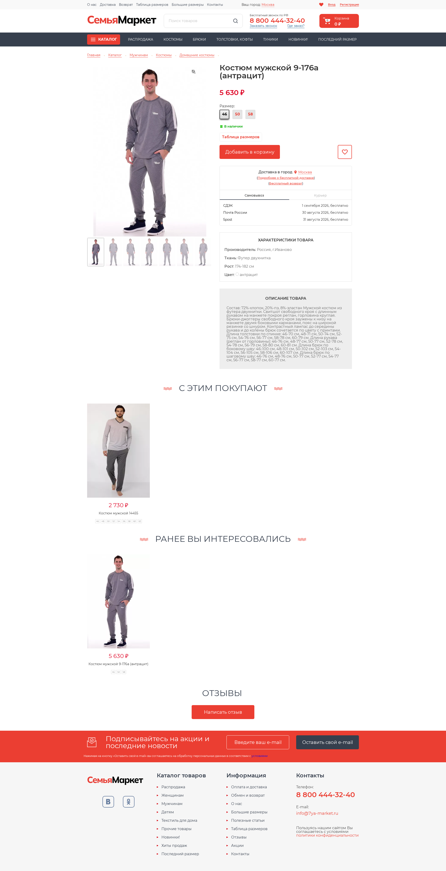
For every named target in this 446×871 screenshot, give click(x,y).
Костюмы (173, 39)
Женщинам (172, 795)
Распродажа (140, 39)
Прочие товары (176, 829)
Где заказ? (296, 26)
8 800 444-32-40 (277, 20)
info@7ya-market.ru (317, 813)
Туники (270, 39)
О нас (92, 5)
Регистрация (349, 4)
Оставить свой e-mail (327, 742)
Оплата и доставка (249, 787)
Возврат (126, 5)
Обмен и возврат (248, 795)
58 (250, 114)
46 (224, 114)
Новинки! (298, 39)
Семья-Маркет (122, 21)
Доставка (108, 5)
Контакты (215, 5)
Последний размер (337, 39)
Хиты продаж (174, 846)
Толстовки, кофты (234, 39)
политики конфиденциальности (327, 835)
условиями (260, 756)
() (286, 178)
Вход (331, 4)
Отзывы (239, 837)
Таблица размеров (152, 5)
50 (237, 114)
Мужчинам (172, 804)
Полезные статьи (248, 820)
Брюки (199, 39)
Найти (236, 21)
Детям (167, 812)
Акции (237, 846)
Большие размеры (188, 5)
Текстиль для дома (179, 820)
